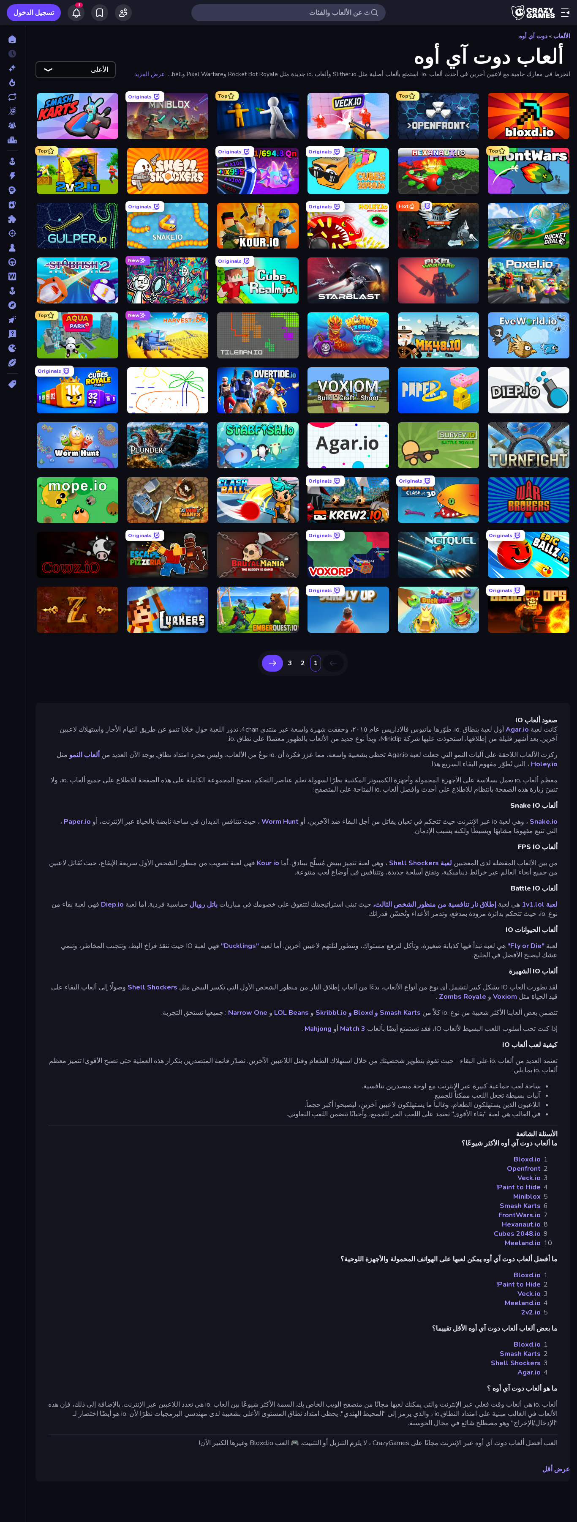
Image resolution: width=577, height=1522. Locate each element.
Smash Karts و (398, 1012)
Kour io (268, 863)
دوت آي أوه (533, 36)
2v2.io (531, 1312)
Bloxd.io (527, 1159)
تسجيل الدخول (34, 12)
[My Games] (99, 12)
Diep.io (112, 904)
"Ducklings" (240, 946)
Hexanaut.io (521, 1224)
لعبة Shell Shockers (420, 863)
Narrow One (247, 1012)
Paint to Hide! (518, 1187)
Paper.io (77, 821)
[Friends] (123, 12)
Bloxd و (360, 1012)
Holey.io (544, 764)
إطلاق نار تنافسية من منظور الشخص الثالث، (434, 904)
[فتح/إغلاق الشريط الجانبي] (565, 13)
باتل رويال (204, 904)
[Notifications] (76, 12)
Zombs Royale (462, 996)
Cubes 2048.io (517, 1233)
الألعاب (561, 36)
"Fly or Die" (525, 946)
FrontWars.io (519, 1215)
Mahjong (318, 1028)
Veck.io (529, 1178)
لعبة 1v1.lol (540, 904)
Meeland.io (523, 1243)
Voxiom (505, 996)
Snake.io (544, 821)
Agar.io (517, 729)
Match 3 (352, 1028)
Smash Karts (520, 1205)
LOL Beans (291, 1012)
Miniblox (527, 1196)
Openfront (524, 1168)
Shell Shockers (152, 987)
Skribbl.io (331, 1012)
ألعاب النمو (84, 755)
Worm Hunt (280, 821)
